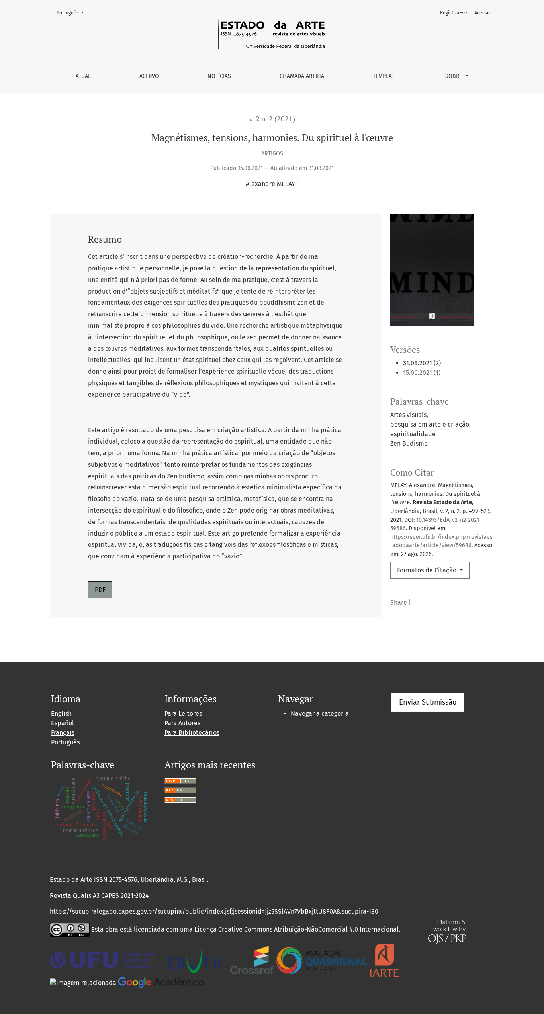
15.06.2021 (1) (421, 372)
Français (62, 732)
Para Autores (182, 723)
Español (62, 723)
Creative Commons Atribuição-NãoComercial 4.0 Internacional (308, 929)
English (61, 713)
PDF (100, 589)
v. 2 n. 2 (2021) (272, 118)
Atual (83, 76)
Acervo (149, 76)
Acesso (482, 13)
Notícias (219, 76)
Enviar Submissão (428, 702)
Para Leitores (183, 713)
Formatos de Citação (427, 570)
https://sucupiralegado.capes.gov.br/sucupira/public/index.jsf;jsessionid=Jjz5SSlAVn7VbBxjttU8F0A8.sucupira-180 (215, 911)
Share (398, 602)
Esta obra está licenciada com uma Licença (154, 929)
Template (385, 76)
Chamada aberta (302, 76)
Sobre (454, 76)
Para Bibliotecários (191, 732)
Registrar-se (453, 13)
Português (72, 13)
